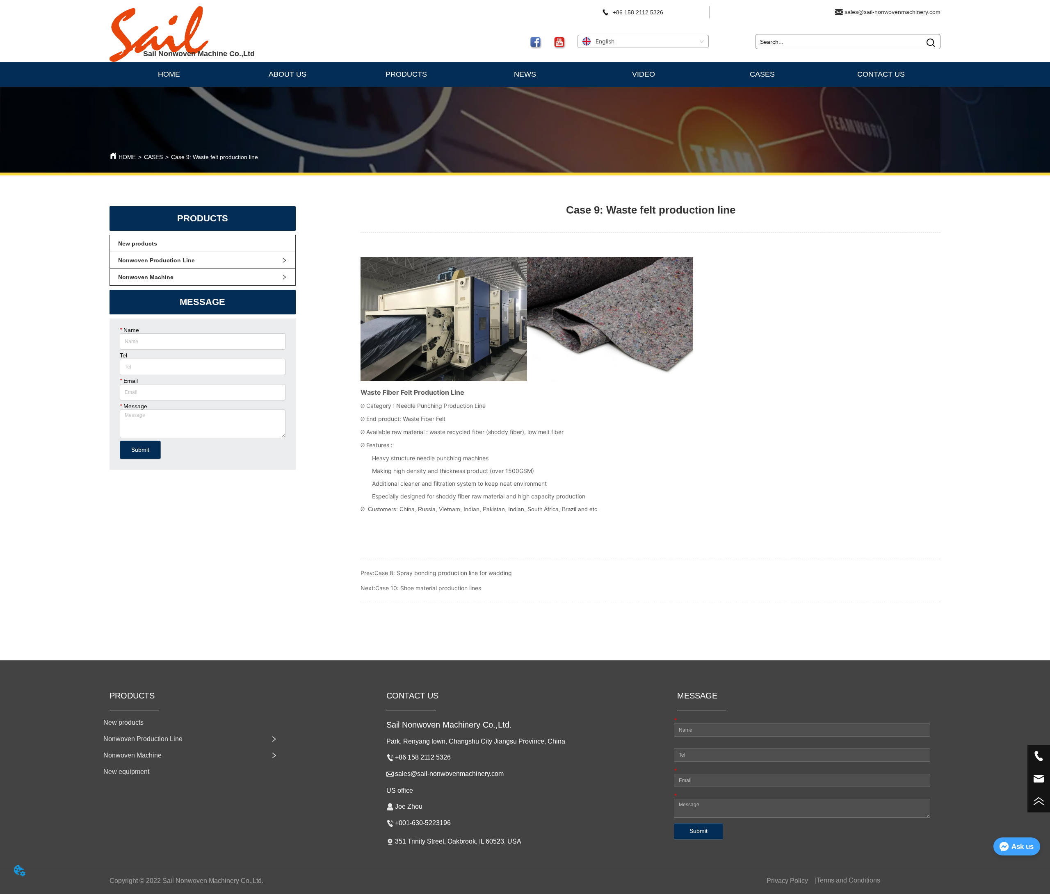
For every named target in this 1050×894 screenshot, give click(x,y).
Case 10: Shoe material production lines (428, 588)
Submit (140, 449)
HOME (127, 157)
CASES (153, 157)
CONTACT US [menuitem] (881, 74)
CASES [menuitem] (762, 74)
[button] (406, 74)
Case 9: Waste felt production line (214, 157)
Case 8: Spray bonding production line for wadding (443, 572)
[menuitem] (406, 74)
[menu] (525, 74)
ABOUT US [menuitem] (287, 74)
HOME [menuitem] (169, 74)
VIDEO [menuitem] (643, 74)
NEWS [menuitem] (525, 74)
